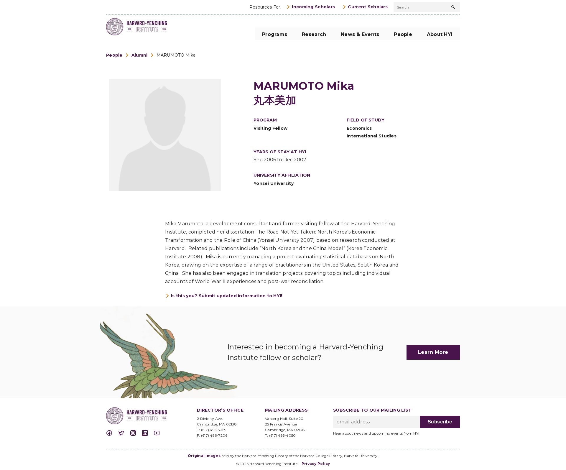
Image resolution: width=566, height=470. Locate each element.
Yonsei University (274, 183)
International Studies (371, 136)
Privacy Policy (316, 463)
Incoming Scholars (313, 6)
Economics (359, 128)
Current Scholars (368, 6)
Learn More (433, 352)
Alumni (139, 55)
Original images (204, 455)
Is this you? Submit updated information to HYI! (226, 295)
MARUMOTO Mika (176, 55)
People (114, 55)
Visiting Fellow (270, 128)
